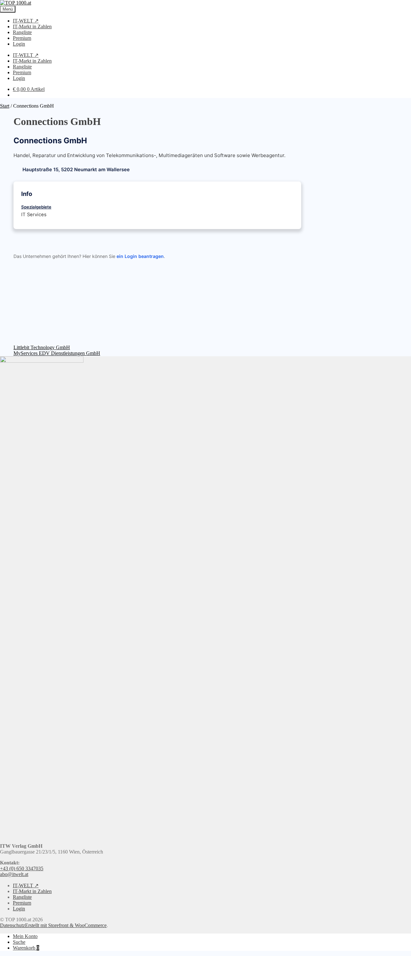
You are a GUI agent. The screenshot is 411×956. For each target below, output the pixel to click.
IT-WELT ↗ (26, 20)
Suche (19, 942)
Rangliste (22, 32)
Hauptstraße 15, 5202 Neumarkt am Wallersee (76, 170)
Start (4, 106)
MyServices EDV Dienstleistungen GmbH (56, 353)
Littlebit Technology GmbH (41, 347)
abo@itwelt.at (14, 874)
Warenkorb (26, 948)
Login (19, 44)
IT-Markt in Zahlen (32, 26)
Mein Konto (25, 936)
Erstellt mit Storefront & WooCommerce (66, 925)
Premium (22, 38)
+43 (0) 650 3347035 (21, 868)
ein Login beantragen (140, 256)
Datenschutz (12, 925)
